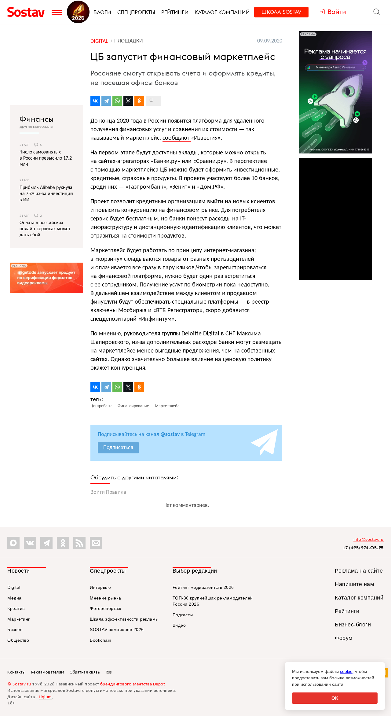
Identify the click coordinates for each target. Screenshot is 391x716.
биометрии (208, 285)
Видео (179, 625)
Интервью (100, 587)
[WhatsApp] (117, 101)
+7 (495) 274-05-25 (363, 548)
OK (334, 698)
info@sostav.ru (368, 539)
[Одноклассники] (139, 101)
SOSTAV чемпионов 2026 (117, 629)
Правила (116, 492)
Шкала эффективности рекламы (124, 619)
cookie (346, 671)
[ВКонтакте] (95, 101)
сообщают (177, 138)
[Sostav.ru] (28, 12)
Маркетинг (18, 619)
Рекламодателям (47, 672)
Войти (97, 492)
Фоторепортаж (105, 608)
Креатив (16, 608)
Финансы (36, 119)
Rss (109, 672)
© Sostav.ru (19, 684)
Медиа (14, 598)
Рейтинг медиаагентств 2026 (203, 587)
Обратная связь (85, 672)
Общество (18, 640)
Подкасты (183, 614)
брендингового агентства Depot (132, 684)
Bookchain (100, 640)
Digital (13, 587)
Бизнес (14, 629)
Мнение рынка (105, 598)
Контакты (16, 672)
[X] (128, 101)
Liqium (45, 697)
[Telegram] (106, 101)
